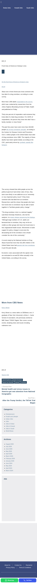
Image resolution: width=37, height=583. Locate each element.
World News (9, 431)
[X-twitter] (30, 14)
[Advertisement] (18, 36)
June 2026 (9, 449)
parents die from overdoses (26, 245)
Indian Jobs (9, 419)
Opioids (17, 382)
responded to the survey (24, 102)
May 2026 (9, 451)
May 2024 (9, 466)
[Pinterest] (34, 14)
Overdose (23, 382)
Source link (5, 375)
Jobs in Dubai (10, 424)
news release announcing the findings (23, 217)
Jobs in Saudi (10, 428)
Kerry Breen (5, 308)
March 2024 (9, 470)
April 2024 (9, 468)
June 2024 (9, 463)
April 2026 (9, 453)
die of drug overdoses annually (16, 129)
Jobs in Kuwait (10, 426)
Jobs (7, 421)
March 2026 (9, 456)
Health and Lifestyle (12, 416)
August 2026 (10, 444)
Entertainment (10, 414)
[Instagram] (26, 14)
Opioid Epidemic (6, 379)
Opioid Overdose (17, 379)
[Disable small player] (3, 72)
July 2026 (9, 446)
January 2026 (10, 461)
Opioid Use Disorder (7, 382)
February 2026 (10, 458)
